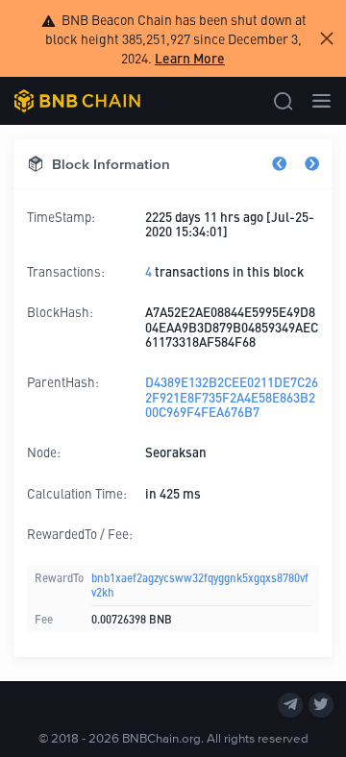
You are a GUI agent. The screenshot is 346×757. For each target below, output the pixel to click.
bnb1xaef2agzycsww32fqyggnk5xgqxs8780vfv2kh (200, 584)
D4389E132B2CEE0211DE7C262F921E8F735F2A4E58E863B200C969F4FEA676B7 (231, 397)
